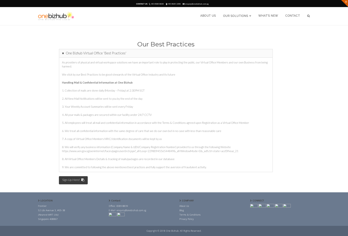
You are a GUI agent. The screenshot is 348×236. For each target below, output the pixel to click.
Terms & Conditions (190, 214)
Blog (181, 210)
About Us (184, 206)
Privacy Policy (186, 219)
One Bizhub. (172, 230)
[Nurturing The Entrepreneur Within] (56, 16)
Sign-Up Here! (71, 179)
